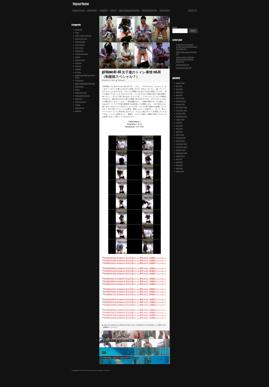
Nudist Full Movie (81, 93)
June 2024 (179, 162)
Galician (113, 11)
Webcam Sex (79, 108)
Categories (103, 11)
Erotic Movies (164, 11)
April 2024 (179, 168)
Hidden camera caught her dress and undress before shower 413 (185, 60)
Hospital (78, 69)
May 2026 (179, 92)
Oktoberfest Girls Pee (149, 11)
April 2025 (179, 132)
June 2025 (179, 126)
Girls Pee (107, 325)
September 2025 (181, 117)
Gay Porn (78, 63)
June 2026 (179, 89)
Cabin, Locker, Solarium (83, 36)
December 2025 (181, 108)
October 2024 (180, 150)
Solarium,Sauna (80, 102)
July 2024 (179, 159)
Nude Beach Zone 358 (183, 68)
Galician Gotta (80, 60)
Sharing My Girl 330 (182, 65)
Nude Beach (79, 87)
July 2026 (179, 86)
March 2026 (180, 98)
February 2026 (181, 101)
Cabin (77, 33)
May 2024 (179, 165)
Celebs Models (80, 42)
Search (174, 27)
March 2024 (180, 171)
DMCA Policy (92, 11)
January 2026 (180, 104)
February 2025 (181, 138)
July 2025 (179, 123)
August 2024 (180, 156)
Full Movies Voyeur (81, 54)
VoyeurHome (81, 4)
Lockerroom (79, 81)
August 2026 (180, 83)
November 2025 (181, 111)
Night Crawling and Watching (129, 11)
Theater (77, 105)
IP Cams (78, 72)
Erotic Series (79, 48)
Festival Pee (79, 51)
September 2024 (181, 153)
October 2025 (180, 114)
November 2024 (181, 147)
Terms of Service (78, 11)
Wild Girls (78, 111)
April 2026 (179, 95)
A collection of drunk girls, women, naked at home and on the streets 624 (186, 47)
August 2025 (180, 120)
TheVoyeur (121, 80)
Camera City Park (81, 39)
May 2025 (179, 129)
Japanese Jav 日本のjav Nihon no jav (123, 325)
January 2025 (180, 141)
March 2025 (180, 135)
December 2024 (181, 144)
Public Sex (78, 99)
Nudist (77, 90)
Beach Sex (78, 30)
